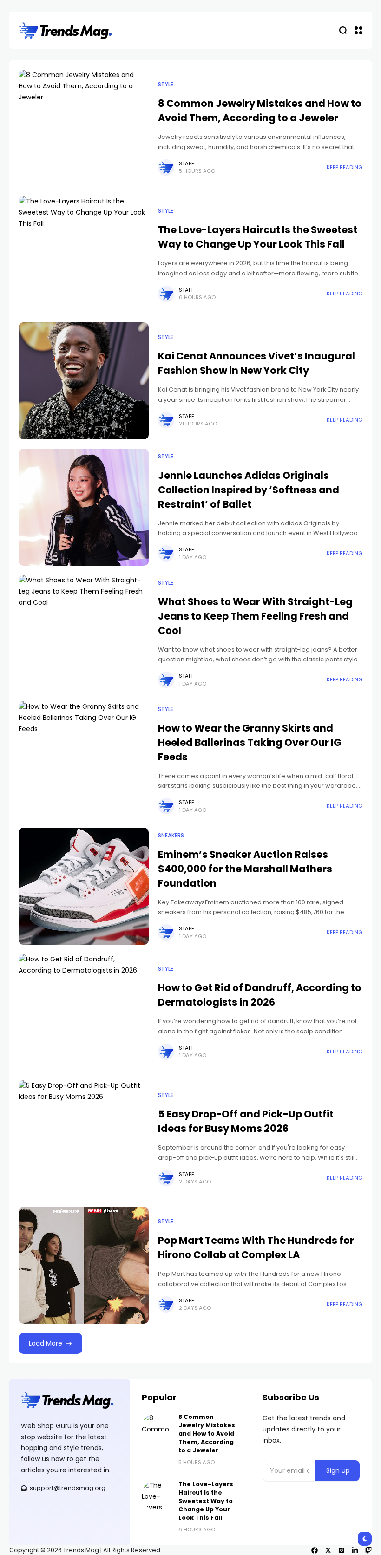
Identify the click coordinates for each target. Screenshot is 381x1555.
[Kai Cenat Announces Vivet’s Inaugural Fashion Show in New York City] (84, 380)
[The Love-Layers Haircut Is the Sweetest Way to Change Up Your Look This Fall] (84, 254)
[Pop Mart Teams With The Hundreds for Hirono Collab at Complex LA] (84, 1265)
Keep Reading (344, 167)
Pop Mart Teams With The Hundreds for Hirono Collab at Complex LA (256, 1247)
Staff (186, 163)
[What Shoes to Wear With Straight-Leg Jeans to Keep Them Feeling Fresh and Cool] (84, 633)
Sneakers (171, 835)
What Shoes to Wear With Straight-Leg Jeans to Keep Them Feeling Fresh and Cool (255, 616)
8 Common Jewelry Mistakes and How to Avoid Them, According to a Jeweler (259, 110)
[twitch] (368, 1550)
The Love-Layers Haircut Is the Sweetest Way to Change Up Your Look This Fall (257, 237)
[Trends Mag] (65, 30)
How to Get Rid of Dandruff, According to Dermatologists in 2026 (259, 995)
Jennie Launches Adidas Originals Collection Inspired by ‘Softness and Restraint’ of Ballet (248, 490)
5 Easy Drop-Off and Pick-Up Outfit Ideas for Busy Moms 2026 (246, 1121)
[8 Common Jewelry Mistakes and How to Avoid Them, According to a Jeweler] (84, 128)
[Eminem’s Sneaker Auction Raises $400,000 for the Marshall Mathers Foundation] (84, 886)
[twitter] (328, 1550)
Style (165, 84)
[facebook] (314, 1550)
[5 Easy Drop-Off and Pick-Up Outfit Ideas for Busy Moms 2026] (84, 1138)
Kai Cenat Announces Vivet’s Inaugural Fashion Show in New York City (256, 363)
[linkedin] (355, 1550)
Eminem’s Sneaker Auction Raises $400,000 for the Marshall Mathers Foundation (245, 869)
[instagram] (341, 1550)
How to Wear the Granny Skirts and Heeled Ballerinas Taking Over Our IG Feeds (250, 742)
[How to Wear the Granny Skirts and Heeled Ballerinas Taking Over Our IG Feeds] (84, 759)
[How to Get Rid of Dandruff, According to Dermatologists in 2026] (84, 1012)
